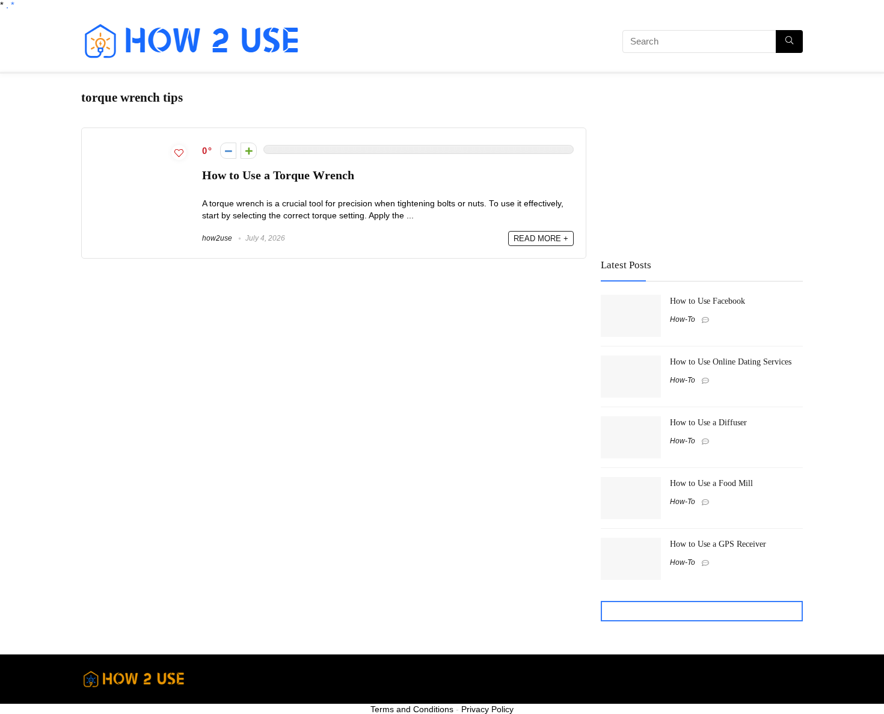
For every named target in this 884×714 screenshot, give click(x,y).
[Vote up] (249, 151)
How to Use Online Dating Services (730, 361)
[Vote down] (228, 151)
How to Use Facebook (707, 301)
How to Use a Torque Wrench (278, 175)
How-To (682, 319)
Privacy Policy (487, 709)
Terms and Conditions (411, 709)
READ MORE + (541, 238)
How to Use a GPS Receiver (718, 544)
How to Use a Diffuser (708, 422)
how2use (217, 238)
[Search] (789, 41)
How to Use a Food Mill (711, 483)
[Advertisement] (451, 43)
